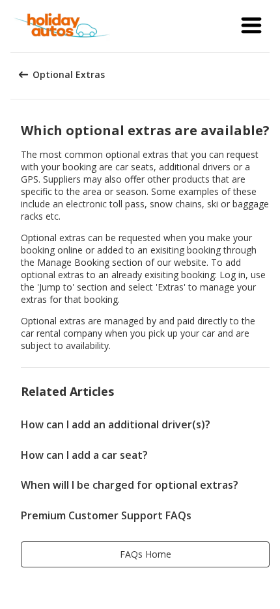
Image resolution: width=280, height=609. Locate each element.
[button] (251, 26)
